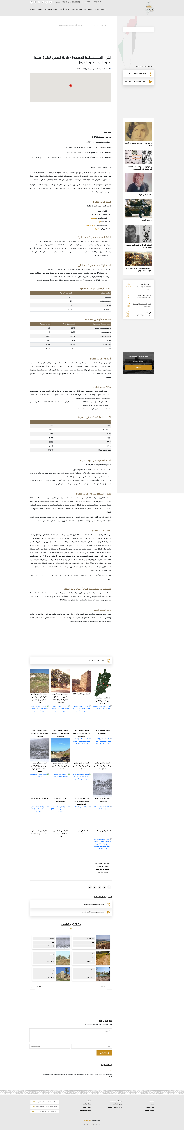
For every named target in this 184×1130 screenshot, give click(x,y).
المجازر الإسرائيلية (77, 9)
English (97, 2)
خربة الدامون (90, 225)
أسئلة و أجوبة (87, 1107)
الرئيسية (103, 9)
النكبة (97, 9)
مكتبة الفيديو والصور (85, 1110)
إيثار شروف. (87, 1120)
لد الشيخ (98, 228)
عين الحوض (97, 221)
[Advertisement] (70, 117)
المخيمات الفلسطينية (51, 9)
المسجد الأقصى (64, 9)
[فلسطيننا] (149, 8)
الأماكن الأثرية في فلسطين (115, 1107)
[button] (70, 86)
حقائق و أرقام (87, 1104)
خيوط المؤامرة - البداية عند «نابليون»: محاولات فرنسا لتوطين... (139, 269)
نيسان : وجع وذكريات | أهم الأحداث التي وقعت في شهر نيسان (140, 168)
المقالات (88, 1101)
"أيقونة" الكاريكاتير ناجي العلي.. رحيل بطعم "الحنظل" (139, 246)
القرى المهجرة (88, 9)
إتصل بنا (32, 9)
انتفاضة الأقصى (146, 220)
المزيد (39, 9)
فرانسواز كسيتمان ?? (145, 194)
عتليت (93, 218)
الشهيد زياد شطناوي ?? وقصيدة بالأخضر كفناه (138, 144)
